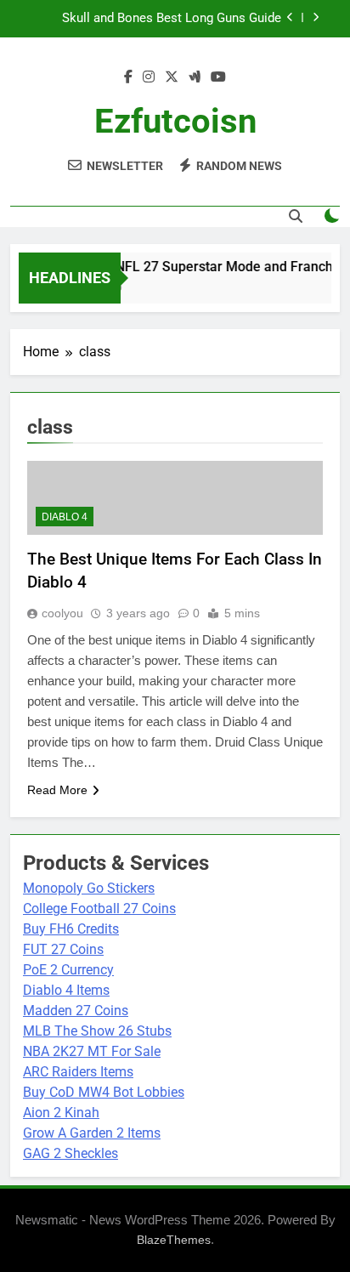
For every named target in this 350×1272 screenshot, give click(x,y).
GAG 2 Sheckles (70, 1153)
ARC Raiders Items (78, 1072)
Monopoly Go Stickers (89, 888)
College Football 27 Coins (99, 908)
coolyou (62, 613)
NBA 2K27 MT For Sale (92, 1051)
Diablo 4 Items (66, 990)
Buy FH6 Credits (71, 929)
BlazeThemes (174, 1239)
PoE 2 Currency (68, 970)
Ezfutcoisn (175, 121)
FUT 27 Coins (63, 949)
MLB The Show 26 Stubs (97, 1031)
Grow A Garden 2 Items (92, 1133)
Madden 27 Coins (75, 1010)
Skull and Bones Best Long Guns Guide (171, 19)
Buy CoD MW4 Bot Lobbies (103, 1092)
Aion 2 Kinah (61, 1112)
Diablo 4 (65, 517)
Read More (57, 790)
